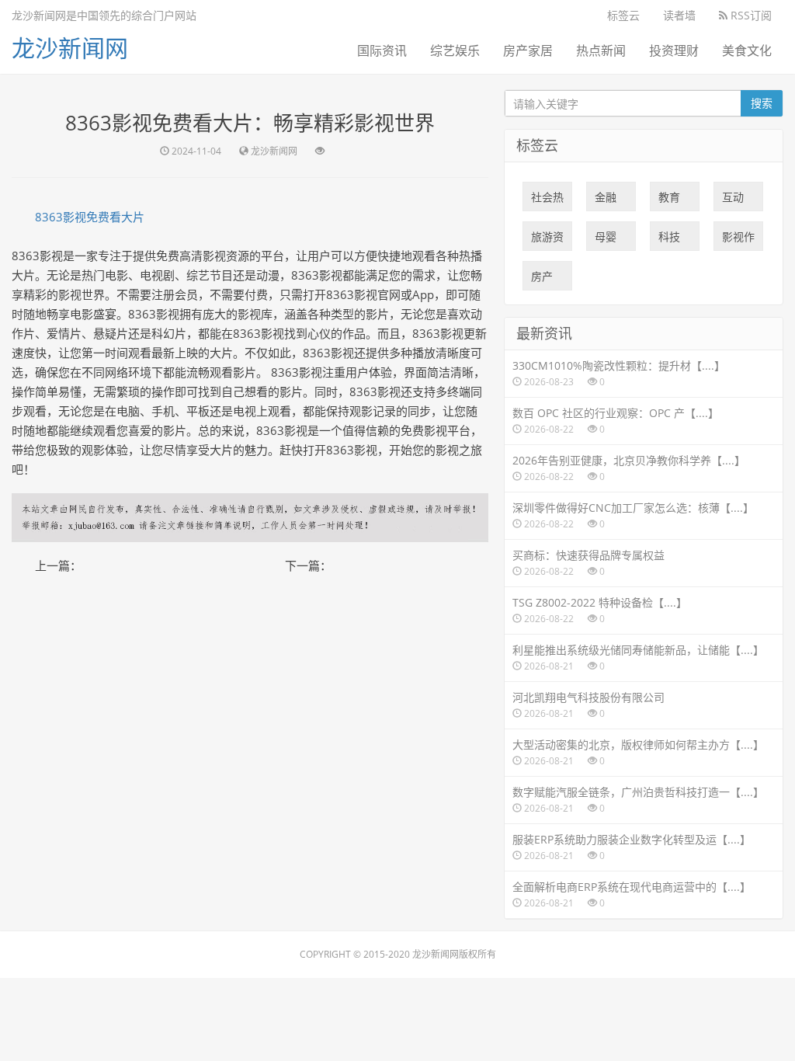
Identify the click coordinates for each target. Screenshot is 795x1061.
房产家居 (528, 50)
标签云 (623, 15)
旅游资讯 (547, 240)
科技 (669, 240)
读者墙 (679, 15)
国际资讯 (382, 50)
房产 (542, 279)
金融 (605, 200)
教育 (669, 200)
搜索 (761, 103)
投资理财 (674, 50)
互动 (733, 200)
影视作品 (738, 240)
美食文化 (747, 50)
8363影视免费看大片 (89, 216)
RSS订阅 (749, 15)
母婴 (605, 240)
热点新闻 (601, 50)
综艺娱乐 (455, 50)
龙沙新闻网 (70, 48)
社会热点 (547, 200)
